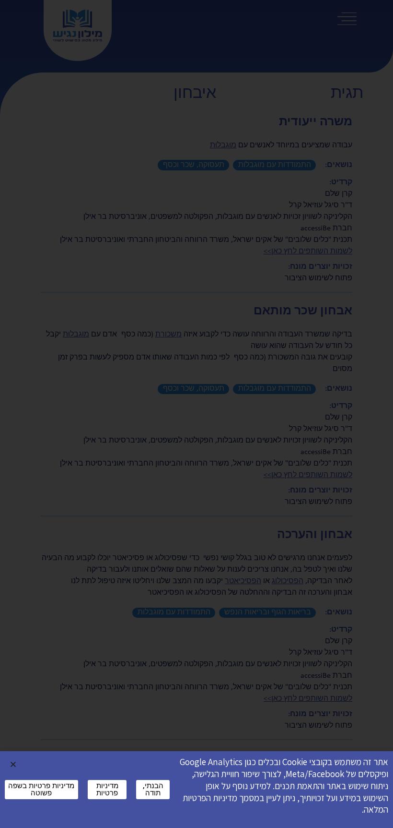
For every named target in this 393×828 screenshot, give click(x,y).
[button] (13, 764)
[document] (196, 414)
